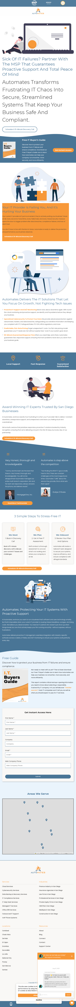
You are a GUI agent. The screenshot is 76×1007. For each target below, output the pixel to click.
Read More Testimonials (17, 503)
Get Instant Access (63, 150)
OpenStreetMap (49, 853)
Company (8, 740)
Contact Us (10, 1004)
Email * (7, 750)
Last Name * (9, 729)
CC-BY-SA (61, 853)
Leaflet (37, 853)
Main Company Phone (13, 761)
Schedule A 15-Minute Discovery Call (19, 129)
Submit (38, 776)
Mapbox (71, 853)
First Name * (9, 718)
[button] (24, 802)
